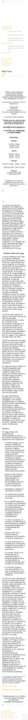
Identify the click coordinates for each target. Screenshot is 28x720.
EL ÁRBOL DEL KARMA (15, 31)
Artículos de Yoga (9, 686)
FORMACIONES (8, 43)
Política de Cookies (8, 715)
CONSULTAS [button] (7, 61)
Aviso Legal (6, 711)
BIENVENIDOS (8, 27)
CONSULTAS (7, 29)
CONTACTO (7, 53)
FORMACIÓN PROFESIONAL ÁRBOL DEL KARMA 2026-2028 (16, 48)
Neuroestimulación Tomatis (16, 35)
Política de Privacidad (9, 713)
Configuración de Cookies (10, 717)
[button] (14, 57)
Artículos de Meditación (12, 689)
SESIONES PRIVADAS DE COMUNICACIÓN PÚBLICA (16, 39)
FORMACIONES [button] (8, 63)
